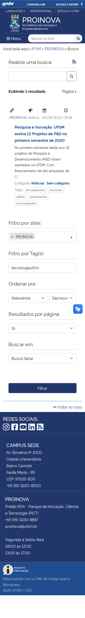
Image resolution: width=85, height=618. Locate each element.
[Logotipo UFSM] (15, 21)
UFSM (16, 590)
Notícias (38, 183)
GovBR (8, 4)
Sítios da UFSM (68, 11)
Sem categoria (58, 183)
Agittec (21, 196)
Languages (14, 11)
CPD (28, 590)
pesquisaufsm (38, 196)
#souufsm (56, 190)
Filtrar (42, 388)
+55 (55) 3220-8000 (23, 485)
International (41, 11)
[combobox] (42, 237)
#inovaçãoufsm (35, 190)
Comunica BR (36, 4)
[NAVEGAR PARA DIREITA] (82, 3)
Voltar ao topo (69, 406)
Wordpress (11, 584)
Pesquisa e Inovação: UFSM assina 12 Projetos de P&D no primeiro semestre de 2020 (41, 133)
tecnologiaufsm (26, 203)
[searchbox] (36, 236)
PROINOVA (17, 117)
